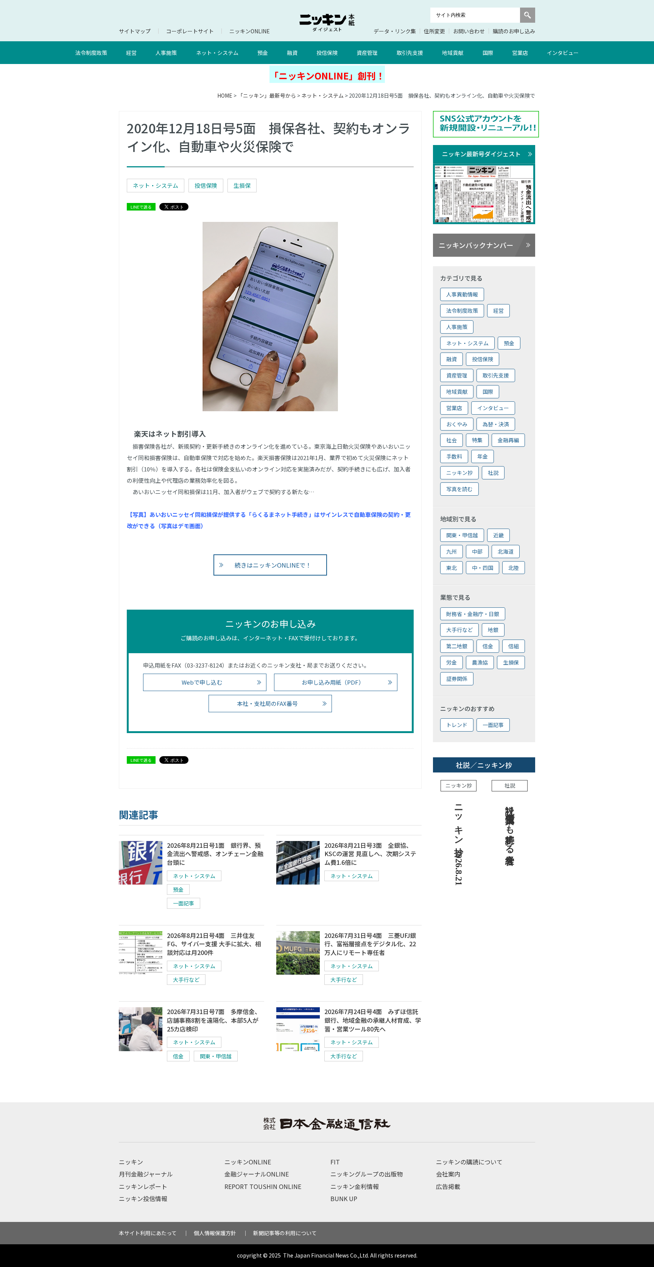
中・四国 (482, 567)
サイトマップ (135, 31)
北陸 (513, 567)
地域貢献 (452, 52)
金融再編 (508, 440)
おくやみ (456, 424)
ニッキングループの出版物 (366, 1173)
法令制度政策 (91, 52)
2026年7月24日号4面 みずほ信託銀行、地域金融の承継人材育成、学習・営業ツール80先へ (372, 1020)
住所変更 (434, 31)
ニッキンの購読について (469, 1161)
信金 (178, 1056)
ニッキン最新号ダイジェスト (481, 153)
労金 (451, 662)
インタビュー (563, 52)
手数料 (454, 456)
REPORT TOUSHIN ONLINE (262, 1186)
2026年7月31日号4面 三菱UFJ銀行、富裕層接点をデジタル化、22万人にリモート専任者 (370, 944)
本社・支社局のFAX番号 (267, 703)
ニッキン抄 (459, 472)
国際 (488, 52)
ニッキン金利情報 (354, 1186)
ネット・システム (217, 52)
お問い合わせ (469, 31)
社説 (493, 472)
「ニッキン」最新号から (267, 95)
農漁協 (480, 662)
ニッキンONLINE (249, 31)
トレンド (456, 725)
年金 (482, 456)
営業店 (520, 52)
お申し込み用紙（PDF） (333, 682)
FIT (335, 1161)
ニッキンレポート (143, 1186)
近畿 (498, 535)
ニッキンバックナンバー (476, 245)
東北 (451, 567)
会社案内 (448, 1173)
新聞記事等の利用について (285, 1233)
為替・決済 (496, 424)
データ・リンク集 (395, 31)
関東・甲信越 (216, 1056)
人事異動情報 (462, 294)
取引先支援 (410, 52)
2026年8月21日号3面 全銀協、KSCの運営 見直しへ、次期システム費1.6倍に (370, 854)
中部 (477, 551)
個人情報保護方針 (215, 1233)
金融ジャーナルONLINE (256, 1173)
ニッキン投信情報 (143, 1198)
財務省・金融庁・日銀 (472, 614)
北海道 (506, 551)
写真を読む (459, 489)
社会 (451, 440)
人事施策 (166, 52)
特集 (477, 440)
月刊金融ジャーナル (146, 1173)
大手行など (186, 979)
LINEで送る (141, 207)
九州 (451, 551)
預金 (262, 52)
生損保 (242, 185)
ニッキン (131, 1161)
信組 (513, 646)
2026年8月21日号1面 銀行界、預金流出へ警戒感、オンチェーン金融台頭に (215, 854)
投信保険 (327, 52)
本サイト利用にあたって (148, 1233)
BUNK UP (343, 1198)
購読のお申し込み (514, 31)
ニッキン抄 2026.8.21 (459, 842)
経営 (131, 52)
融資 (292, 52)
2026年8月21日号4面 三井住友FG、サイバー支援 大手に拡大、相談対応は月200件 (214, 944)
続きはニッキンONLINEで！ (273, 565)
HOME (224, 95)
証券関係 (456, 678)
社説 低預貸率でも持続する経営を (510, 829)
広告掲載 (448, 1186)
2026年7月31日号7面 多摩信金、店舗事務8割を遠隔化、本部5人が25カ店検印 (214, 1020)
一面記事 (183, 903)
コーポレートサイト (190, 31)
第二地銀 (456, 646)
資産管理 (367, 52)
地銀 (493, 630)
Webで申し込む (202, 682)
